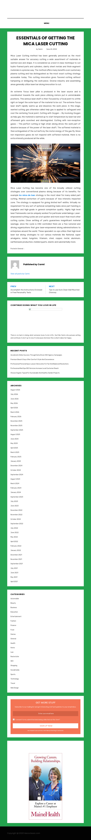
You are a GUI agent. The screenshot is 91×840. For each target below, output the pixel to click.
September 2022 (17, 524)
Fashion (13, 621)
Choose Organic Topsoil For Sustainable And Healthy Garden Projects (35, 373)
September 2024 (17, 475)
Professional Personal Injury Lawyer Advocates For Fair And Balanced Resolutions (40, 364)
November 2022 (16, 515)
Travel (13, 683)
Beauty (13, 603)
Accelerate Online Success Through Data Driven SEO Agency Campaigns (36, 355)
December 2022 (16, 510)
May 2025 (14, 443)
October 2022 (16, 519)
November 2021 (16, 559)
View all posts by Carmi (20, 274)
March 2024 (15, 483)
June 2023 (15, 506)
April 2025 (14, 448)
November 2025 (16, 426)
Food (12, 630)
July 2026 (14, 394)
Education (14, 612)
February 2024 (16, 488)
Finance (13, 625)
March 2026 (15, 412)
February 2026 (16, 417)
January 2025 (16, 461)
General (20, 249)
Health (13, 643)
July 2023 (14, 501)
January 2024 (16, 492)
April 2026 (14, 408)
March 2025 (15, 452)
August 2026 (15, 390)
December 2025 (16, 421)
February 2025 (16, 457)
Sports (13, 674)
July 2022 (14, 528)
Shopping (14, 665)
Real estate (15, 657)
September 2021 (17, 564)
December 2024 (16, 466)
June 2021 (14, 573)
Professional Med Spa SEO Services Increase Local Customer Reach (35, 368)
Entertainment (16, 616)
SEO (12, 661)
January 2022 (16, 550)
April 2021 (14, 582)
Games (13, 634)
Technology (15, 679)
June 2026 (15, 399)
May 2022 (14, 537)
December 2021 (16, 555)
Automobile (15, 599)
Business (14, 607)
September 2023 (17, 497)
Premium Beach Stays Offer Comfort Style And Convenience (32, 359)
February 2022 (16, 546)
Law (12, 652)
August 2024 (15, 479)
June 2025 (15, 439)
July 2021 (14, 568)
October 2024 (16, 470)
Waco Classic (45, 6)
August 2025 (15, 434)
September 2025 (17, 430)
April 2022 (14, 541)
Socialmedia (15, 670)
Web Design (15, 688)
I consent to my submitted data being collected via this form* (37, 720)
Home (13, 648)
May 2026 (14, 403)
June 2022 (15, 532)
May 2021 (14, 577)
